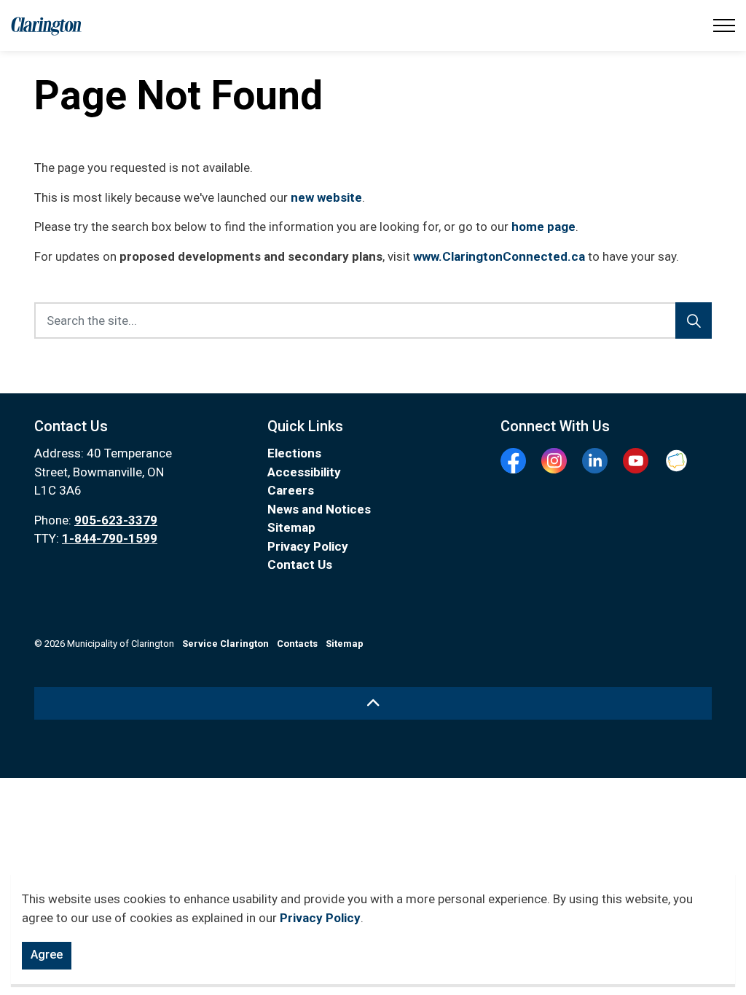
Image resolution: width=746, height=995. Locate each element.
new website (326, 197)
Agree (47, 954)
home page (543, 226)
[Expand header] (724, 25)
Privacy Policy (320, 918)
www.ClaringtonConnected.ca (499, 256)
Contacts (297, 643)
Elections (294, 453)
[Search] (693, 320)
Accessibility (304, 472)
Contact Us (299, 564)
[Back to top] (373, 703)
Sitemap (291, 527)
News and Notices (319, 509)
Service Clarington (225, 643)
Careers (290, 490)
